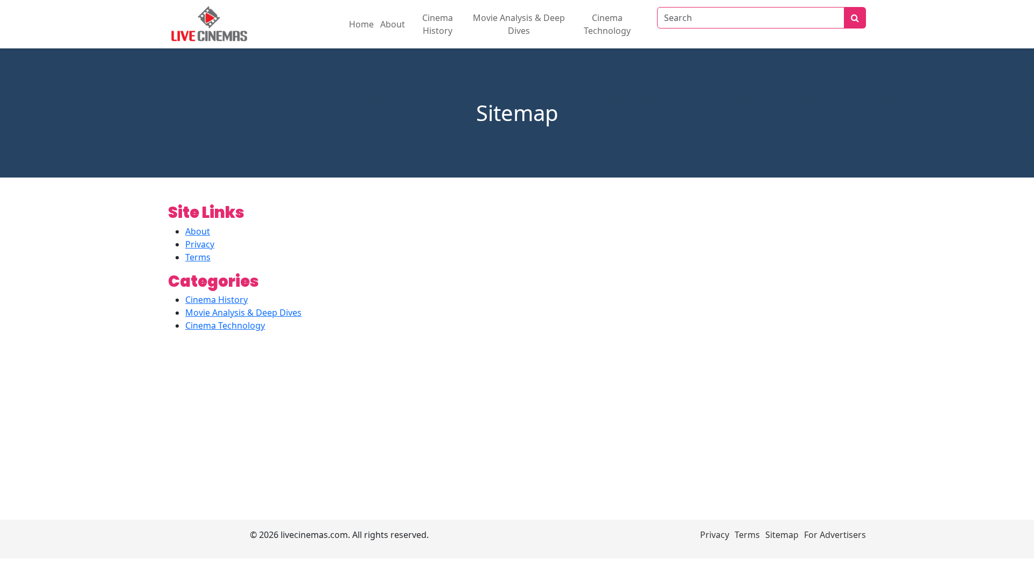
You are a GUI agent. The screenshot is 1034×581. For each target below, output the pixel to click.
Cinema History (437, 24)
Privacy (199, 244)
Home (361, 24)
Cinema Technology (607, 24)
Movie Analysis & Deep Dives (519, 24)
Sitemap (782, 535)
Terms (198, 257)
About (392, 24)
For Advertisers (835, 535)
